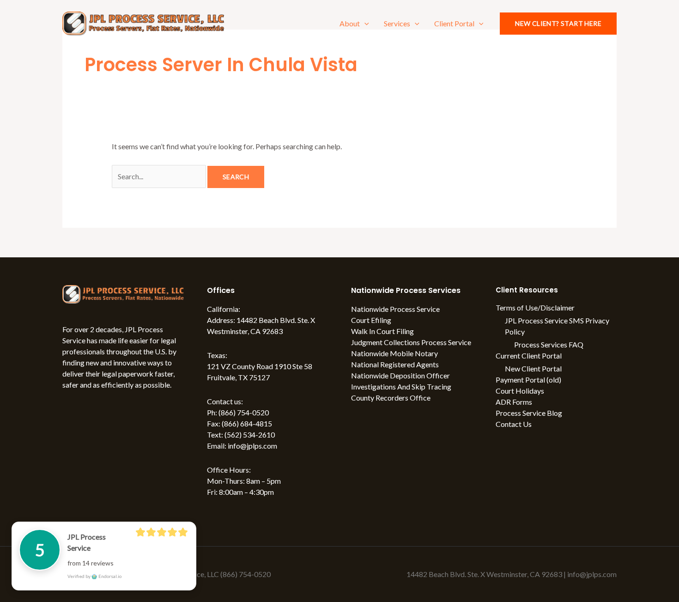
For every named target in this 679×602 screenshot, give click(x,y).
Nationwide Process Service (395, 308)
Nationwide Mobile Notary (394, 353)
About (350, 23)
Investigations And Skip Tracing (401, 386)
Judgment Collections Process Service (411, 342)
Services (397, 23)
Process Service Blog (529, 412)
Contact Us (514, 424)
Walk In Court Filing (382, 331)
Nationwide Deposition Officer (400, 375)
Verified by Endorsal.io (94, 576)
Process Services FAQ (548, 344)
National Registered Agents (395, 364)
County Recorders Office (390, 397)
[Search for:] (159, 176)
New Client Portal (533, 368)
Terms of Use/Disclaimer (535, 307)
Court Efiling (371, 320)
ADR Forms (514, 401)
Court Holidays (520, 390)
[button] (364, 23)
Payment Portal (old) (528, 379)
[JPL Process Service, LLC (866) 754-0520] (143, 22)
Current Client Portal (529, 355)
